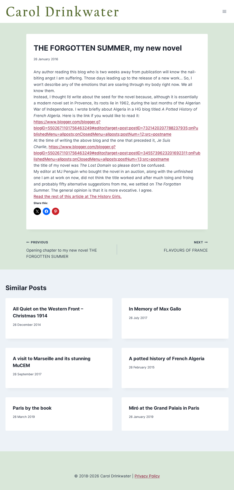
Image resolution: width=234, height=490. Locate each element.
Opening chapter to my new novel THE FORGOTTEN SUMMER (61, 249)
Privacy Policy (147, 476)
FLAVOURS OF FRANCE (186, 246)
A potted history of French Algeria (167, 358)
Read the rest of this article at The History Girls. (78, 196)
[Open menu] (224, 11)
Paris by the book (32, 408)
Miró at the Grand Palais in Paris (164, 408)
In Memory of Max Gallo (155, 309)
